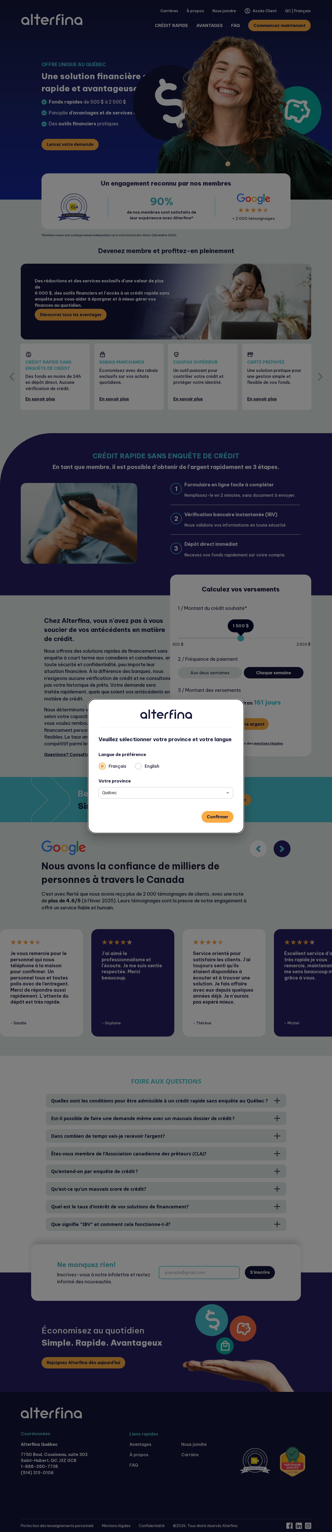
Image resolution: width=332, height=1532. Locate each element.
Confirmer (217, 816)
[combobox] (162, 793)
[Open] (227, 792)
